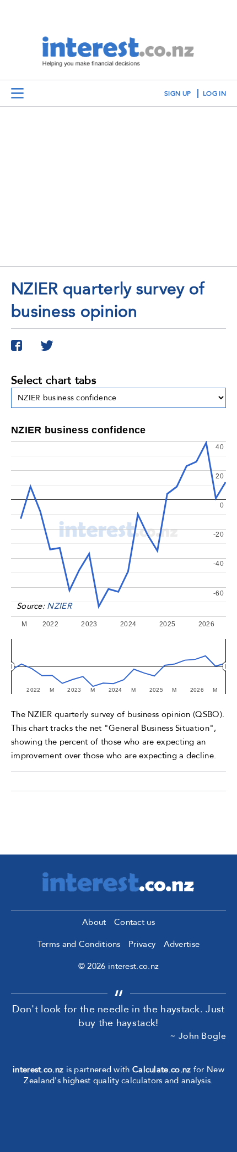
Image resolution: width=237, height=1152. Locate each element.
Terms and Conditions (79, 944)
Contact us (134, 922)
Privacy (141, 944)
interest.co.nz (38, 1069)
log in (214, 93)
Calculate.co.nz (161, 1069)
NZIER (59, 605)
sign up (177, 93)
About (94, 922)
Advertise (182, 944)
